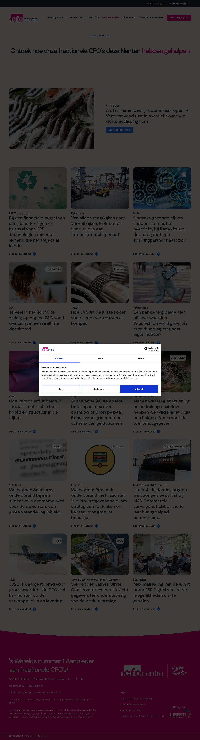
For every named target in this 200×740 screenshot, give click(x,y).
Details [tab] (100, 358)
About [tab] (141, 358)
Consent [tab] (59, 358)
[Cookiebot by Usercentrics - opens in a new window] (146, 349)
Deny (61, 389)
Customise (98, 389)
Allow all (139, 389)
